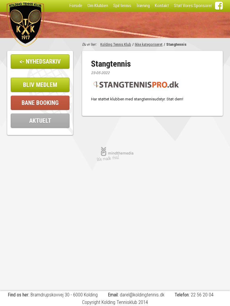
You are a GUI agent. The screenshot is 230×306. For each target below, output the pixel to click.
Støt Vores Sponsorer (193, 5)
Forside (75, 5)
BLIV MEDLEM (40, 84)
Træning (143, 5)
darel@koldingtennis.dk (142, 295)
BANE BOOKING (40, 102)
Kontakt (162, 5)
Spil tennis (122, 5)
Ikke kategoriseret (149, 44)
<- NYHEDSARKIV (40, 61)
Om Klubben (97, 5)
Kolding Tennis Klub (115, 44)
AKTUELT (40, 120)
